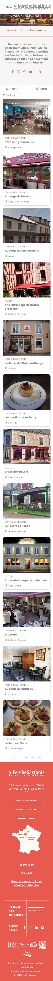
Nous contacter (26, 800)
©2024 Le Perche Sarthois (25, 975)
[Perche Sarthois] (26, 773)
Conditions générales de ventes (25, 971)
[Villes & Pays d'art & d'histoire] (42, 945)
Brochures (26, 864)
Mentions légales (25, 967)
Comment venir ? (26, 818)
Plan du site (13, 963)
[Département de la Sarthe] (29, 944)
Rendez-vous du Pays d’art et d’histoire (26, 883)
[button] (39, 71)
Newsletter (36, 910)
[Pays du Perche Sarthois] (32, 6)
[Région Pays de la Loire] (12, 945)
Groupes (26, 873)
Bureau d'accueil (26, 809)
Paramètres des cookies (32, 963)
